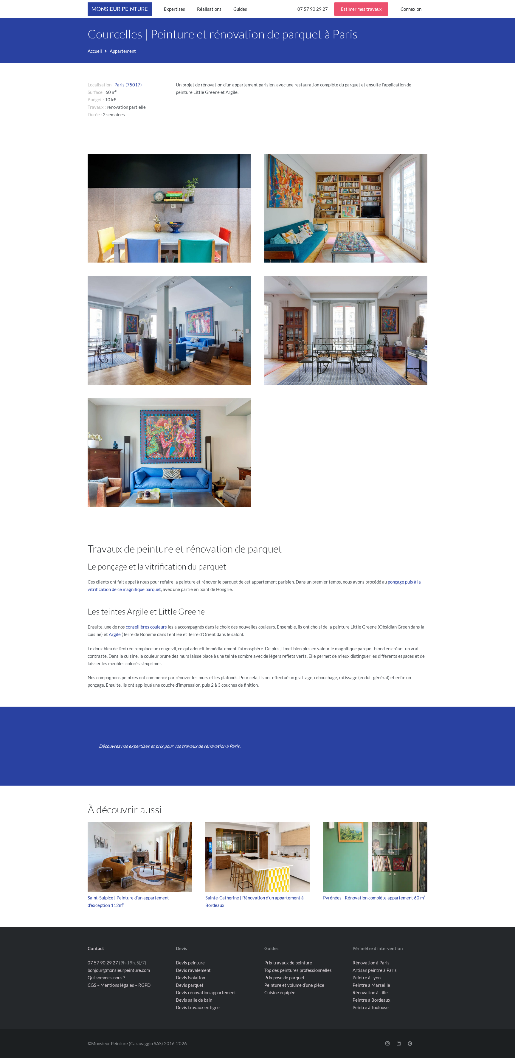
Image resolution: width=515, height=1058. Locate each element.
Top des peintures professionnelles (298, 970)
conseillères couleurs (146, 626)
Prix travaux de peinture (288, 962)
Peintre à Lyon (367, 977)
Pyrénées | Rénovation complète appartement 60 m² (374, 897)
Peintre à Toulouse (371, 1007)
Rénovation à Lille (370, 992)
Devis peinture (190, 962)
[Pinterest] (409, 1043)
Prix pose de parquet (284, 977)
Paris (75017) (128, 84)
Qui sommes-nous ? (106, 977)
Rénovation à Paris (371, 962)
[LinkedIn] (398, 1043)
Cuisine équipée (279, 992)
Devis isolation (190, 977)
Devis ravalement (193, 970)
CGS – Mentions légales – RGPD (119, 985)
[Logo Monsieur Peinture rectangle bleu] (120, 9)
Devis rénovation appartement (206, 992)
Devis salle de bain (194, 1000)
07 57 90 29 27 (103, 962)
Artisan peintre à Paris (375, 970)
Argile (115, 634)
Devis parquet (190, 985)
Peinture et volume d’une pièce (294, 985)
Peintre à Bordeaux (371, 1000)
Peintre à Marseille (371, 985)
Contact (96, 948)
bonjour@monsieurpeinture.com (119, 970)
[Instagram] (387, 1043)
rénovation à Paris (222, 746)
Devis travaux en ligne (198, 1007)
